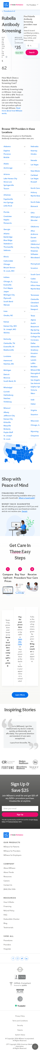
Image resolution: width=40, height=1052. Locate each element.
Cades (33, 279)
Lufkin (33, 363)
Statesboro (8, 244)
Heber (33, 404)
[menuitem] (32, 5)
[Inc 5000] (35, 762)
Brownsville (35, 333)
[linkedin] (26, 958)
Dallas (33, 343)
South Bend (8, 301)
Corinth (7, 392)
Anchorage (8, 168)
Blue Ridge (8, 240)
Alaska (6, 164)
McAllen (34, 367)
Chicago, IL (8, 281)
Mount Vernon (9, 268)
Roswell (34, 182)
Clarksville (35, 299)
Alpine (33, 320)
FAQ (5, 915)
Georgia (7, 229)
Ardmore (34, 234)
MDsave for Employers (12, 855)
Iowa (5, 311)
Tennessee (35, 295)
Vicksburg (8, 402)
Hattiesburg (8, 395)
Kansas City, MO (10, 326)
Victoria (34, 390)
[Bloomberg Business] (22, 767)
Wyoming (34, 431)
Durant (33, 237)
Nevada (34, 160)
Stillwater (34, 254)
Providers (7, 945)
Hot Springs (8, 202)
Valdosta (7, 250)
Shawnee (34, 251)
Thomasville (8, 247)
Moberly (7, 429)
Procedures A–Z (9, 11)
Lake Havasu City (10, 178)
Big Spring (35, 330)
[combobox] (33, 45)
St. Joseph (8, 436)
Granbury (34, 350)
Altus (33, 231)
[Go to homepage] (13, 835)
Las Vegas (34, 165)
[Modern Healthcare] (23, 762)
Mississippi (8, 387)
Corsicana (35, 340)
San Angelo (35, 380)
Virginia (34, 410)
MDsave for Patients (11, 847)
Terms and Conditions (20, 1021)
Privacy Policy (20, 1016)
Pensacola (8, 223)
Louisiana (7, 356)
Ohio (33, 213)
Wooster (34, 220)
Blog (5, 923)
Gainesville (35, 347)
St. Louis (7, 439)
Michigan (7, 370)
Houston (34, 353)
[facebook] (13, 958)
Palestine (34, 377)
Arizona (7, 174)
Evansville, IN (9, 347)
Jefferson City (9, 416)
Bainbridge (8, 237)
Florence (7, 154)
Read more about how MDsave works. (12, 111)
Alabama (7, 146)
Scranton (34, 268)
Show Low (8, 182)
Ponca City (35, 247)
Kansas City (8, 419)
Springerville (9, 185)
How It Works (9, 902)
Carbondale (8, 261)
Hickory (34, 192)
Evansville (7, 285)
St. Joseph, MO (10, 329)
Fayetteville (8, 199)
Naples (6, 220)
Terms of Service (13, 821)
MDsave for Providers (12, 851)
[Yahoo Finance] (33, 767)
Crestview (8, 216)
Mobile (6, 157)
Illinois (6, 257)
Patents (20, 1030)
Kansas (6, 322)
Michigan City (9, 295)
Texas (33, 316)
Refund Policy (9, 911)
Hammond (8, 360)
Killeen (33, 357)
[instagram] (18, 958)
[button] (14, 146)
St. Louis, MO (9, 271)
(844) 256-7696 (20, 641)
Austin (33, 323)
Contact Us (8, 885)
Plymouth (7, 298)
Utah (32, 400)
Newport (34, 309)
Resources (8, 876)
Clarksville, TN (9, 343)
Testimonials (8, 927)
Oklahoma (35, 227)
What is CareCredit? (27, 498)
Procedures (8, 940)
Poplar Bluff (8, 432)
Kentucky (7, 339)
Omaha (33, 154)
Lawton (34, 241)
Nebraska (34, 146)
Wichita (7, 333)
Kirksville (7, 422)
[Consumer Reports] (8, 762)
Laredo (33, 360)
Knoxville (34, 306)
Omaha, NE (8, 315)
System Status (20, 1035)
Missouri (7, 408)
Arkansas (7, 195)
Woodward (35, 257)
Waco (33, 393)
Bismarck (34, 206)
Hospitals (7, 949)
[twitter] (22, 958)
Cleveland (35, 303)
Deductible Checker (11, 919)
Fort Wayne (8, 288)
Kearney (34, 151)
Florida (6, 212)
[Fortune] (8, 767)
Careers (7, 881)
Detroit (6, 374)
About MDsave (9, 868)
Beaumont (35, 327)
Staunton (34, 414)
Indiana (6, 277)
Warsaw (7, 305)
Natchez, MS (9, 364)
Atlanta (6, 234)
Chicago (7, 264)
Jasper (6, 291)
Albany (6, 412)
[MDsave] (13, 4)
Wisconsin (35, 421)
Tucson (6, 188)
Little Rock (8, 206)
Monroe (7, 378)
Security (20, 1025)
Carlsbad (34, 175)
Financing (7, 906)
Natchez (7, 398)
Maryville (7, 426)
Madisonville (9, 350)
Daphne (7, 151)
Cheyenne (35, 436)
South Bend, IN (10, 381)
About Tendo (9, 872)
